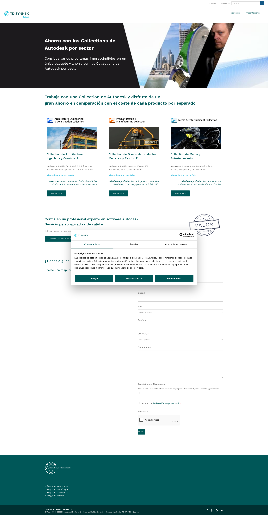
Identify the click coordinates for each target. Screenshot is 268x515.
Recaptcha (143, 411)
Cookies (136, 512)
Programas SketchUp (57, 492)
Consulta (143, 333)
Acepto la (161, 403)
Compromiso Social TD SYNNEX (118, 512)
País (140, 306)
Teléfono (142, 320)
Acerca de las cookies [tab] (176, 244)
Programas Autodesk (57, 486)
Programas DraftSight (58, 489)
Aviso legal (99, 512)
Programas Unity (55, 495)
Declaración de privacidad (83, 512)
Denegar (94, 278)
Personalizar (132, 278)
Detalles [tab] (134, 244)
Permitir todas (174, 278)
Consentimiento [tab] (92, 244)
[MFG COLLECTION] (134, 128)
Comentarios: (144, 347)
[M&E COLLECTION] (196, 128)
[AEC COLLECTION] (72, 128)
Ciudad (141, 293)
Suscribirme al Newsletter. (151, 384)
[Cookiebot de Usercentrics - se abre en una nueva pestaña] (181, 235)
